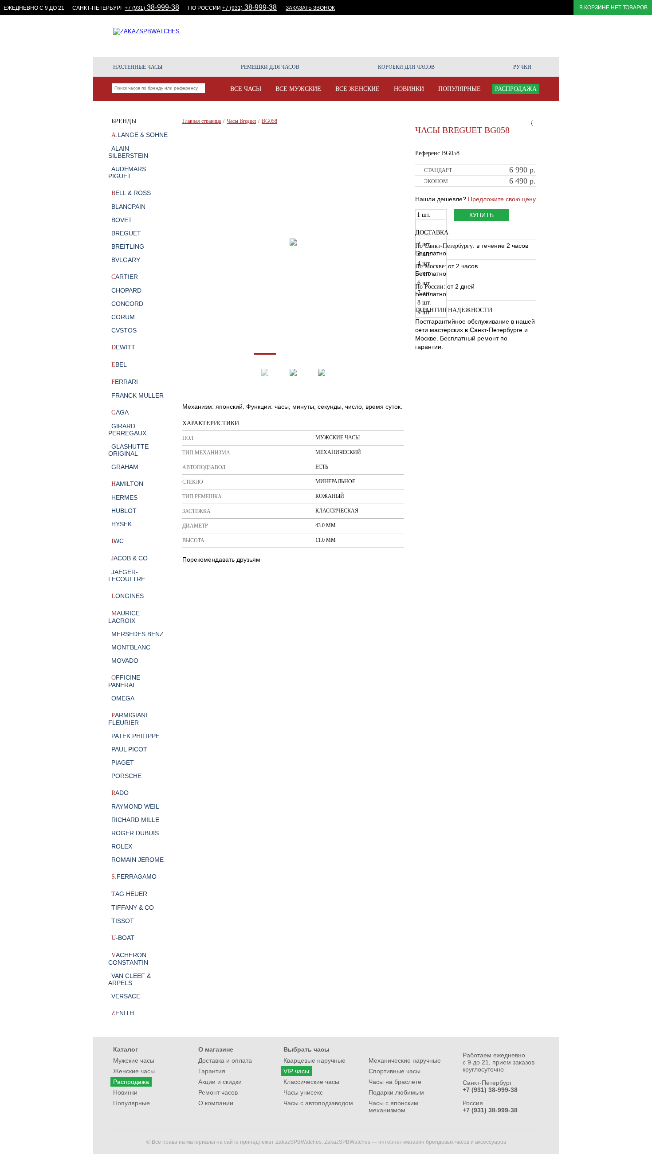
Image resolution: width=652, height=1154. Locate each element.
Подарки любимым (396, 1092)
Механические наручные (405, 1060)
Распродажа (131, 1081)
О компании (522, 39)
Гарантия (462, 35)
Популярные (131, 1103)
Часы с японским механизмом (393, 1106)
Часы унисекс (303, 1092)
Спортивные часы (394, 1071)
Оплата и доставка (411, 35)
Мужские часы (133, 1060)
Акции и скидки (348, 35)
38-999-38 (152, 7)
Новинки (125, 1092)
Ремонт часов (506, 35)
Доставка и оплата (225, 1060)
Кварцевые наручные (314, 1060)
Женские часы (134, 1071)
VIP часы (296, 1071)
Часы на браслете (395, 1081)
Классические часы (311, 1081)
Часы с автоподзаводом (318, 1103)
